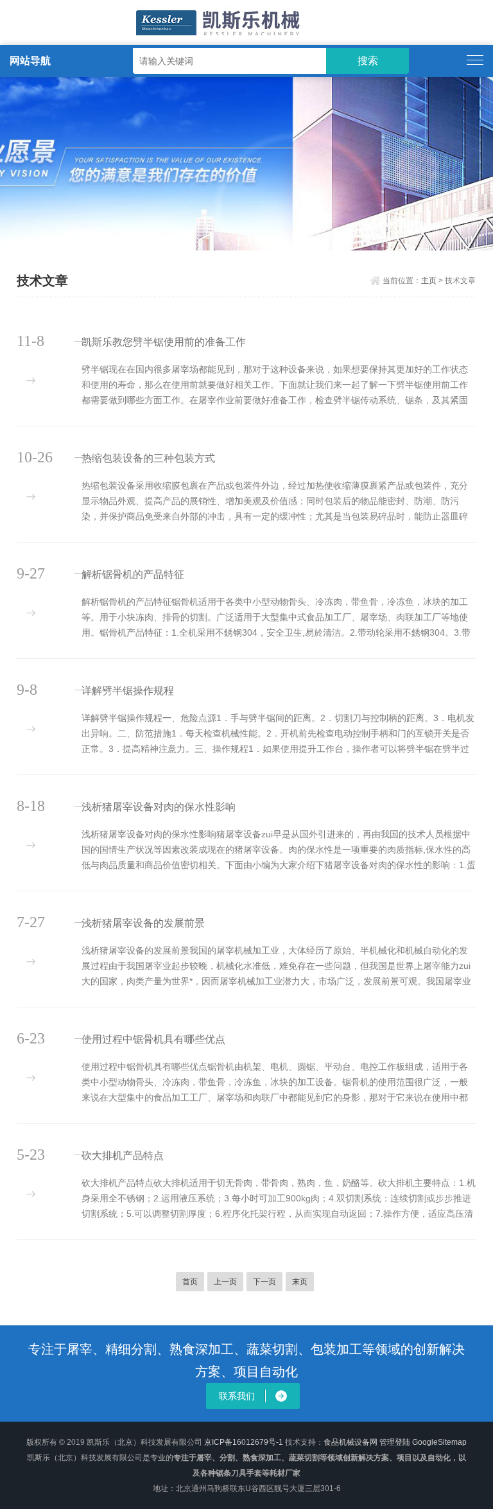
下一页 (264, 1281)
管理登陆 (394, 1442)
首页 (190, 1281)
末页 (299, 1281)
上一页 (225, 1281)
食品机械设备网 (350, 1442)
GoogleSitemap (439, 1442)
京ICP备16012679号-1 (243, 1442)
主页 (429, 280)
